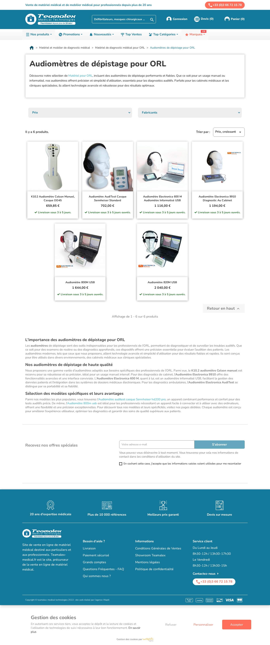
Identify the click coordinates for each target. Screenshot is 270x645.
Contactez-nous (206, 573)
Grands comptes (94, 562)
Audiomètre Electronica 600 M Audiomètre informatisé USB (162, 198)
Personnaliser (203, 624)
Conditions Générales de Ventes (158, 548)
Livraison (89, 548)
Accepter (236, 624)
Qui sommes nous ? (97, 576)
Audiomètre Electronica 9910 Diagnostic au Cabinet (217, 198)
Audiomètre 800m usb (82, 403)
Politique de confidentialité (154, 569)
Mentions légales (147, 562)
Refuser (171, 624)
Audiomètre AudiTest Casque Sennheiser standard (108, 198)
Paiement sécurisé (96, 555)
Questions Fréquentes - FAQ (103, 569)
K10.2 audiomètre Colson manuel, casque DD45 (53, 198)
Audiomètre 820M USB (162, 282)
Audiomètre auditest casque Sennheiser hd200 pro (132, 399)
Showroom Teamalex (150, 555)
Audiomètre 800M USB (80, 282)
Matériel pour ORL (80, 76)
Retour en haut (224, 308)
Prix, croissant (229, 132)
